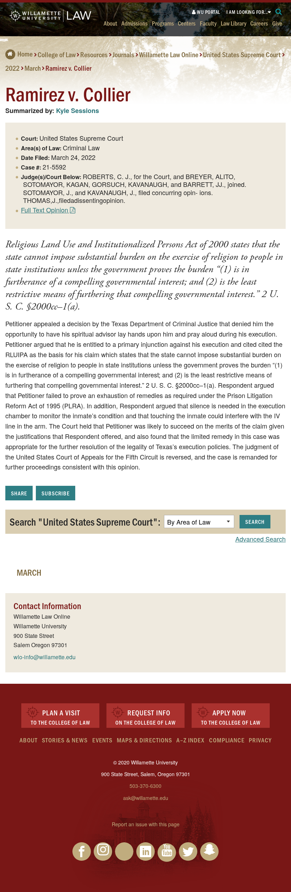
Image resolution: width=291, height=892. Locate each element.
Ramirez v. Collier (68, 67)
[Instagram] (103, 851)
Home (25, 53)
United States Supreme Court (242, 54)
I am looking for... (247, 12)
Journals (123, 54)
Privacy (260, 740)
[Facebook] (81, 851)
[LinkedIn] (145, 851)
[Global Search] (278, 12)
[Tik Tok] (124, 851)
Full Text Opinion (44, 209)
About (110, 23)
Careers (259, 23)
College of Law (57, 54)
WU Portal (208, 12)
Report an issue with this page (146, 824)
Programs (163, 23)
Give (277, 23)
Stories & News (65, 740)
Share (19, 493)
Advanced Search (260, 538)
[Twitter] (188, 851)
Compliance (227, 740)
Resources (94, 54)
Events (102, 740)
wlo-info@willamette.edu (44, 657)
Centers (187, 23)
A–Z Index (190, 740)
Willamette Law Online (168, 54)
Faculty (208, 23)
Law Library (233, 23)
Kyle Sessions (77, 110)
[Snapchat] (209, 851)
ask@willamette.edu (145, 797)
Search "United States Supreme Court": (85, 521)
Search (255, 521)
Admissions (134, 23)
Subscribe (56, 493)
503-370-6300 (145, 785)
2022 (12, 67)
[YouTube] (167, 852)
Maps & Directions (144, 740)
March (32, 67)
